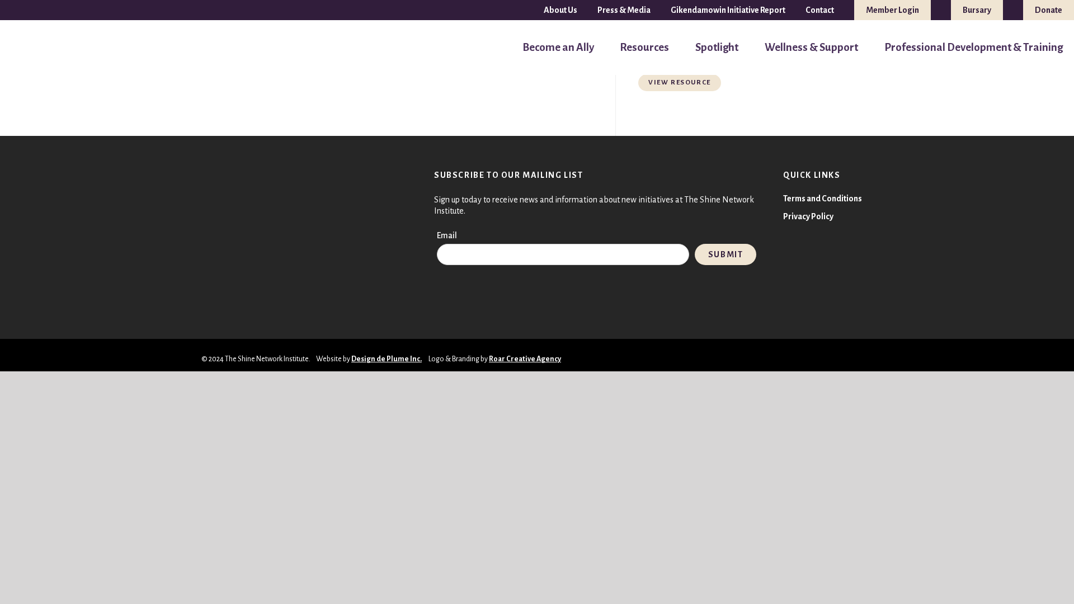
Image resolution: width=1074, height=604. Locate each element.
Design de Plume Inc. (386, 359)
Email (447, 235)
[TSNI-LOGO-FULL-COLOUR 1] (32, 48)
